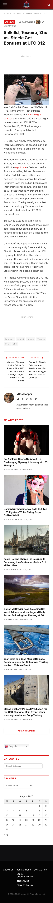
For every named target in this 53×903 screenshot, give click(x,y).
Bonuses (9, 339)
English (12, 746)
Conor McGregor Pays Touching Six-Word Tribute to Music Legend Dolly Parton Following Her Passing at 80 (25, 612)
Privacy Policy (25, 885)
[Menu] (5, 4)
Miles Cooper (10, 26)
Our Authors (23, 870)
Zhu (15, 344)
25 (13, 824)
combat (8, 118)
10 (7, 815)
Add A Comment (26, 731)
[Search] (48, 4)
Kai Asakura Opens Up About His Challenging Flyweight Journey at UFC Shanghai (26, 462)
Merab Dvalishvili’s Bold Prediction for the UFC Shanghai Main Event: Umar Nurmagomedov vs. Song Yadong (25, 712)
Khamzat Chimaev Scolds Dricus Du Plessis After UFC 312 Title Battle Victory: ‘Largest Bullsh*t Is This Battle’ (15, 371)
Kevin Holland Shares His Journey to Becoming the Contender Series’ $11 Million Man (25, 562)
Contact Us (40, 870)
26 (20, 824)
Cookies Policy (25, 877)
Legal (20, 874)
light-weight (34, 114)
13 (26, 815)
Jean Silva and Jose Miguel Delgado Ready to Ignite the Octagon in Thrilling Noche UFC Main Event (26, 662)
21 (33, 820)
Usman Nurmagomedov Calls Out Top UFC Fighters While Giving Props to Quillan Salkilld (25, 512)
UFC (7, 344)
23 (46, 820)
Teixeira (41, 339)
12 (20, 815)
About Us (8, 870)
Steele (31, 339)
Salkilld (20, 339)
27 (26, 824)
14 (33, 815)
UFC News (9, 22)
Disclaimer (23, 881)
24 (7, 824)
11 (13, 815)
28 (33, 824)
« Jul (6, 835)
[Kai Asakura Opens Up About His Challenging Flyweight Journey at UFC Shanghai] (26, 440)
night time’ (21, 167)
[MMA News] (26, 5)
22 (39, 820)
